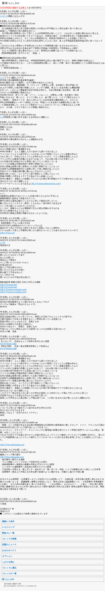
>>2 (2, 16)
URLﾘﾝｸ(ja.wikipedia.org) (12, 457)
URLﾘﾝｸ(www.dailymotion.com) (46, 183)
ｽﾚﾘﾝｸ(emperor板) (8, 348)
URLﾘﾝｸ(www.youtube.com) (13, 289)
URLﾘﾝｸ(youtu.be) (8, 284)
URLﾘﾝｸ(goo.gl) (7, 233)
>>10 (2, 242)
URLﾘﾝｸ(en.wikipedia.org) (12, 444)
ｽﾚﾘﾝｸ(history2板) (8, 343)
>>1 (2, 77)
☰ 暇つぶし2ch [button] (10, 3)
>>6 (2, 117)
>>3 (6, 16)
